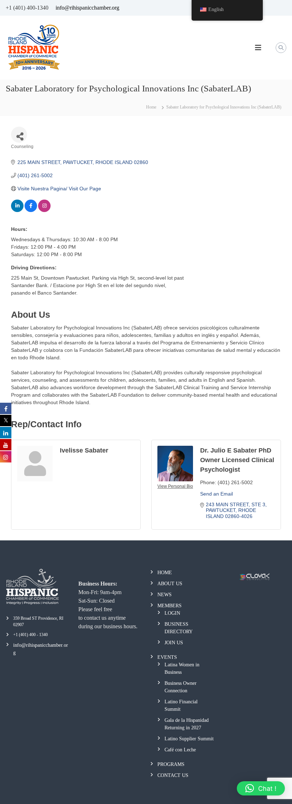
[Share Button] (19, 135)
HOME (164, 572)
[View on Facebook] (31, 210)
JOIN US (174, 642)
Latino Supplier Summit (189, 738)
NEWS (164, 594)
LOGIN (172, 613)
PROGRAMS (170, 764)
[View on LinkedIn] (17, 210)
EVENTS (167, 657)
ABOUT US (169, 583)
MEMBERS (169, 605)
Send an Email (216, 494)
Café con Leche (180, 749)
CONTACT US (172, 775)
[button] (261, 788)
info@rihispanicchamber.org (87, 8)
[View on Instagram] (44, 210)
